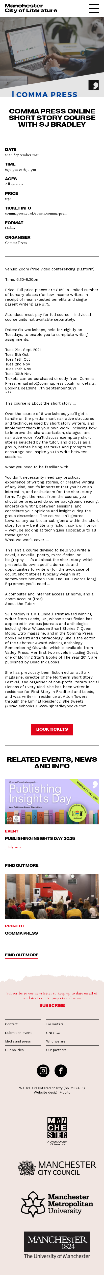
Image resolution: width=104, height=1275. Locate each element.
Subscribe (52, 1005)
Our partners (56, 1050)
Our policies (14, 1050)
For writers (54, 1024)
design (53, 1092)
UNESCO (53, 1033)
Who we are (55, 1041)
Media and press (18, 1041)
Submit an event (18, 1033)
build (66, 1092)
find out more (21, 865)
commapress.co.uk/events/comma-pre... (36, 213)
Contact (11, 1024)
